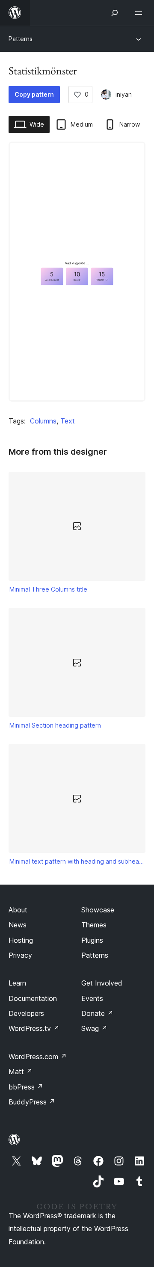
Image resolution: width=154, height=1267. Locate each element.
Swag (94, 1028)
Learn (17, 983)
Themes (94, 925)
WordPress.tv (34, 1028)
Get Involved (101, 983)
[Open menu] (140, 13)
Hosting (21, 940)
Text (67, 421)
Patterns (21, 38)
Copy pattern (34, 94)
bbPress (26, 1087)
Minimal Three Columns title (48, 589)
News (18, 925)
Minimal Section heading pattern (55, 725)
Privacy (20, 955)
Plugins (92, 940)
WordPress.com (38, 1056)
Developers (26, 1013)
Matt (21, 1071)
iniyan (124, 94)
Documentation (33, 998)
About (18, 910)
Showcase (97, 910)
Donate (97, 1013)
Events (92, 998)
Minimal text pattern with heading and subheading (77, 861)
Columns (43, 421)
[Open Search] (115, 13)
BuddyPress (32, 1102)
